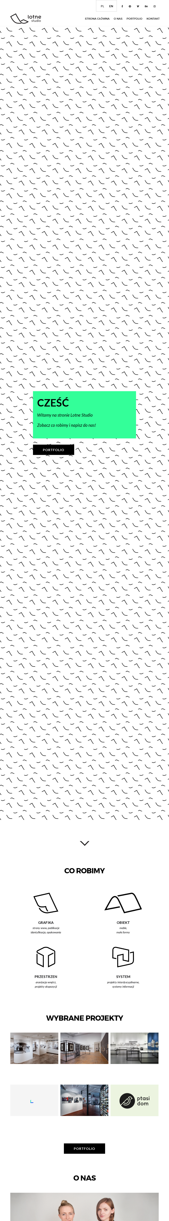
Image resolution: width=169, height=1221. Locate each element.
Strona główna (97, 18)
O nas (118, 18)
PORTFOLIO (53, 450)
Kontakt (153, 18)
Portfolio (134, 18)
